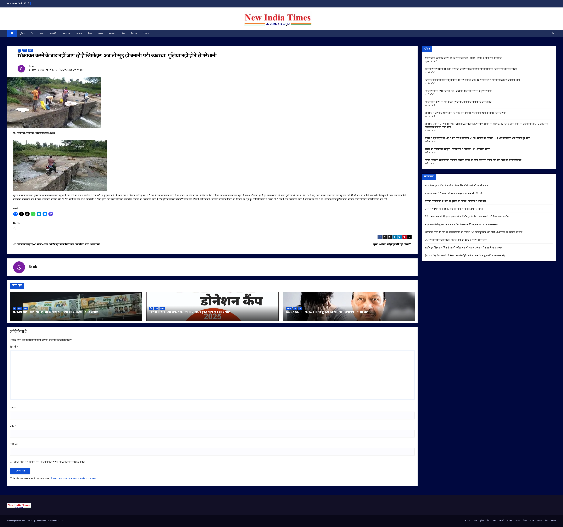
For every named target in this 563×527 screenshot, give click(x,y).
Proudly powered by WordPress (20, 521)
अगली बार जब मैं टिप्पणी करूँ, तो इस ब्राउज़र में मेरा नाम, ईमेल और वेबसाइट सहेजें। (49, 462)
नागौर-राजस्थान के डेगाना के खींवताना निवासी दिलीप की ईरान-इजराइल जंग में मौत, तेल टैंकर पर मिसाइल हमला (473, 160)
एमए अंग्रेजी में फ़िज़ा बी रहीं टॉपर (391, 244)
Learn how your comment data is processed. (74, 478)
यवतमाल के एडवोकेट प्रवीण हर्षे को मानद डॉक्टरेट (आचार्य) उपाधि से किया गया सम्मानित (463, 58)
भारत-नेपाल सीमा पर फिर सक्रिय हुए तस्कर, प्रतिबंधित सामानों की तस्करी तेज (458, 102)
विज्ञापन (134, 33)
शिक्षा (90, 33)
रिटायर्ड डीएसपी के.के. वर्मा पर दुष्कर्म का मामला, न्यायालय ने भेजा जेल (327, 312)
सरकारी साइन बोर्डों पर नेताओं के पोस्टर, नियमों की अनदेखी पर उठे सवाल (55, 312)
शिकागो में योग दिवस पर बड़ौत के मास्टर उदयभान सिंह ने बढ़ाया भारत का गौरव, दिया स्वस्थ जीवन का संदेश (471, 69)
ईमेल (13, 426)
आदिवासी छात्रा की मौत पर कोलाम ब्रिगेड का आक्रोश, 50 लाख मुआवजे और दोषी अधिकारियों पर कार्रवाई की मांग (474, 232)
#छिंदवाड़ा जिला (56, 70)
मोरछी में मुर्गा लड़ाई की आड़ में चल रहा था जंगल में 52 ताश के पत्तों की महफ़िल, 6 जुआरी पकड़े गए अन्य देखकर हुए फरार (477, 138)
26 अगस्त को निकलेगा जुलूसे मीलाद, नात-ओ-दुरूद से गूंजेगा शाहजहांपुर (456, 240)
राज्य (42, 33)
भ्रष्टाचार (66, 33)
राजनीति (53, 33)
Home (467, 521)
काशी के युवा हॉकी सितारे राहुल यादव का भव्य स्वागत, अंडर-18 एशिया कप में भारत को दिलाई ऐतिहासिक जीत (472, 80)
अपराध (79, 33)
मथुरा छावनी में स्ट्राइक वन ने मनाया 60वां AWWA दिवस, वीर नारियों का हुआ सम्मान (461, 224)
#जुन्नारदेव (68, 70)
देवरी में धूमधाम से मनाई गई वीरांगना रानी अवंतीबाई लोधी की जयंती (454, 209)
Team (146, 33)
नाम (13, 408)
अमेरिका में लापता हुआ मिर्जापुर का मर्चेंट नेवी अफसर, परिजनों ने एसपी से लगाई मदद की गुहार (466, 113)
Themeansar (57, 521)
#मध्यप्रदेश (79, 70)
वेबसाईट (13, 444)
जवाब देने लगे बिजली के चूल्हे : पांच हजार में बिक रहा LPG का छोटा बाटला (457, 149)
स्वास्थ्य (112, 33)
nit (33, 66)
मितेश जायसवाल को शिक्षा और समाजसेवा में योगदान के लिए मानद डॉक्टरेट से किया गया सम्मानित (467, 216)
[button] (553, 33)
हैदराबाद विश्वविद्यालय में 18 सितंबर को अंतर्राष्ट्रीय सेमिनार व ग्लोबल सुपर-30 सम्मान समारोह (465, 255)
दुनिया (22, 33)
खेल (123, 33)
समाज (100, 33)
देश (32, 33)
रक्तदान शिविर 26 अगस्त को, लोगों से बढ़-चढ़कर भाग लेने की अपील (189, 312)
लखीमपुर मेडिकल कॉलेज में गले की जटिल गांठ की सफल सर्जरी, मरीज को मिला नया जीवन (464, 248)
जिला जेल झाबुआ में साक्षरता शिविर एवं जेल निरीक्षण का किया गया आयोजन (58, 244)
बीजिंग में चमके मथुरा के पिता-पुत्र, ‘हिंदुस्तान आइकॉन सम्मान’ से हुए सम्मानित (458, 91)
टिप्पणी (14, 347)
